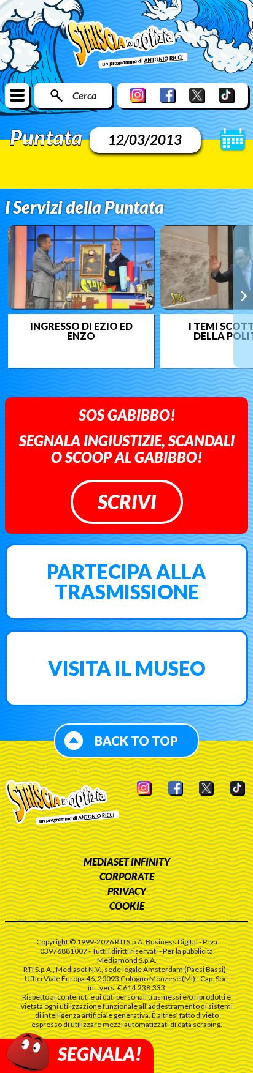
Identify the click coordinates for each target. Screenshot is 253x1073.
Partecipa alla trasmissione (126, 581)
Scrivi (127, 502)
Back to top (136, 740)
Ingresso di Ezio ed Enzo (81, 331)
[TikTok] (227, 95)
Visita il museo (127, 668)
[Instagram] (138, 95)
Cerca (84, 95)
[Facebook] (168, 95)
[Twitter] (197, 95)
